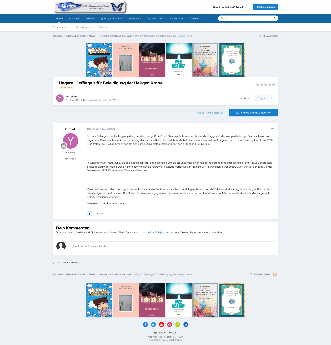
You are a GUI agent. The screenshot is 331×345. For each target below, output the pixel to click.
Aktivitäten (74, 18)
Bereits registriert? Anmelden (230, 7)
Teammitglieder (61, 27)
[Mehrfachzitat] (89, 213)
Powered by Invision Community (165, 340)
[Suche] (274, 18)
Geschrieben (101, 128)
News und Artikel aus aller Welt (100, 100)
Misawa (90, 18)
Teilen (246, 98)
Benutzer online (84, 27)
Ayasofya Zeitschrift (112, 18)
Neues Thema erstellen (210, 112)
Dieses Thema (258, 18)
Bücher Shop (177, 18)
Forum (59, 18)
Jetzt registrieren (266, 7)
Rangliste (104, 27)
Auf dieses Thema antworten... (91, 246)
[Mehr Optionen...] (272, 129)
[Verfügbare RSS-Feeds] (274, 274)
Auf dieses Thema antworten (253, 112)
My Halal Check (155, 18)
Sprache (159, 332)
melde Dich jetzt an (158, 232)
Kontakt (173, 332)
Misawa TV (135, 18)
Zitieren (99, 213)
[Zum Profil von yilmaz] (60, 98)
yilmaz (75, 96)
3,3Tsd (72, 158)
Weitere (194, 18)
